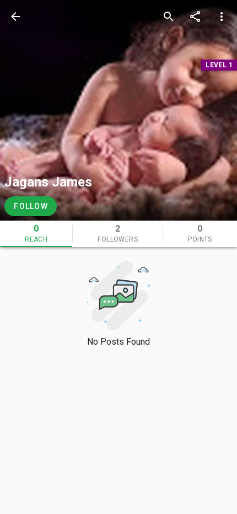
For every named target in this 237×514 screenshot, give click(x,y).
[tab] (36, 234)
